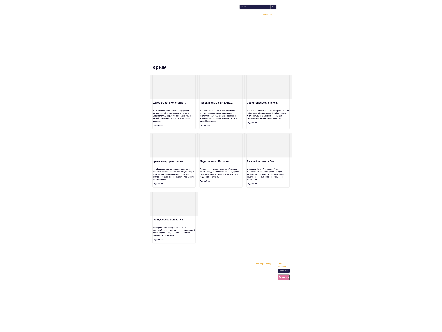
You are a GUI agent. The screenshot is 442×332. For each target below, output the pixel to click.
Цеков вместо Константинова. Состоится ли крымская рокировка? (170, 102)
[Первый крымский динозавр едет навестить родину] (221, 87)
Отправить (284, 277)
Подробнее (158, 125)
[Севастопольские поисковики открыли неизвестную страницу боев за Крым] (268, 87)
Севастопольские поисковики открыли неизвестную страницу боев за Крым (264, 102)
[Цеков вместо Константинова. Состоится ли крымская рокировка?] (174, 87)
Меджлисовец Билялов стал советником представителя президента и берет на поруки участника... (217, 161)
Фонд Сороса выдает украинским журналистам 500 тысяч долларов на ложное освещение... (170, 219)
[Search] (273, 7)
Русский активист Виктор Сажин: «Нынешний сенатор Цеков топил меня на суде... (264, 161)
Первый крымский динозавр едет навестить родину (217, 102)
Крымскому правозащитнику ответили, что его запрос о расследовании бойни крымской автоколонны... (170, 161)
